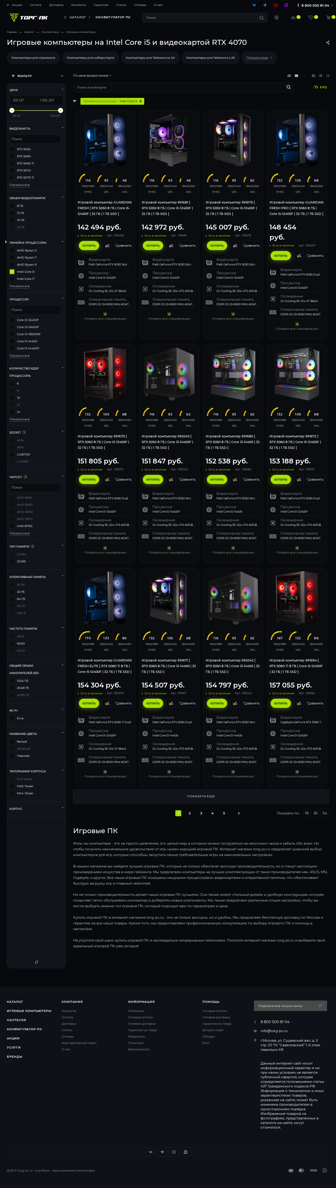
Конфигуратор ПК (24, 1029)
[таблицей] (328, 75)
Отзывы (68, 1036)
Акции (13, 1038)
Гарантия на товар (142, 1030)
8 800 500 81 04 (315, 5)
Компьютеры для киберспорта (90, 57)
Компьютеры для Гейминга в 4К (150, 57)
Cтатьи (67, 1030)
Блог (206, 1043)
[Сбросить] (36, 962)
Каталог (15, 1001)
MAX (185, 1152)
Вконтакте (150, 1152)
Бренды (14, 1056)
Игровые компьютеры (29, 1011)
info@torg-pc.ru (274, 1031)
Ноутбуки (16, 1020)
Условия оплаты (140, 1017)
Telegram (162, 1152)
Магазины (136, 1011)
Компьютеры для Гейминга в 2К (210, 57)
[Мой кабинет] (277, 18)
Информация (141, 1001)
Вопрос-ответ (213, 1030)
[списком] (320, 75)
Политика (136, 1043)
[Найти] (261, 17)
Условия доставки (142, 1023)
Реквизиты (136, 1036)
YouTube (174, 1152)
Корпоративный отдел (79, 1043)
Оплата (67, 1017)
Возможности (138, 1049)
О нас (66, 1049)
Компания (72, 1001)
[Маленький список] (289, 75)
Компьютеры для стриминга (33, 57)
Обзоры (209, 1036)
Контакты (69, 1011)
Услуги (14, 1047)
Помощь (211, 1001)
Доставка (69, 1023)
